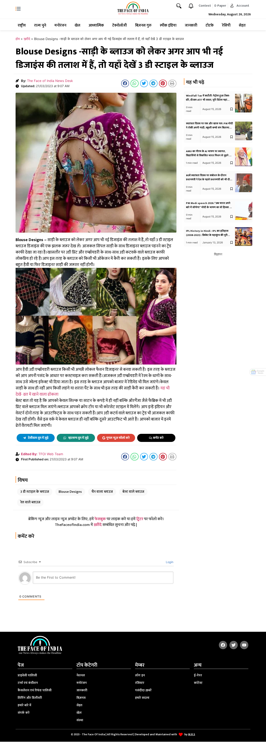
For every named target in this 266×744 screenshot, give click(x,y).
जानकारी (191, 25)
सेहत (242, 25)
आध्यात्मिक (96, 25)
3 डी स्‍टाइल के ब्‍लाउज (34, 492)
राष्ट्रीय (22, 25)
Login (169, 562)
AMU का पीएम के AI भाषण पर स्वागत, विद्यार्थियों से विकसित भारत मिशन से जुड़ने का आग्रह (209, 155)
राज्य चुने (40, 25)
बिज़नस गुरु (143, 25)
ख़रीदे (27, 39)
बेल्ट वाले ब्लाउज (133, 492)
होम (18, 39)
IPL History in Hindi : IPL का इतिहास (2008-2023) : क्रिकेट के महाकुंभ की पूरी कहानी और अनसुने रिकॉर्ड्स (207, 235)
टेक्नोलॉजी (119, 25)
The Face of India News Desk (50, 81)
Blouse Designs (70, 492)
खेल (77, 25)
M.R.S (191, 734)
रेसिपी (226, 25)
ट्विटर (139, 519)
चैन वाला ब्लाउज (102, 492)
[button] (125, 83)
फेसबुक (100, 519)
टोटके (210, 25)
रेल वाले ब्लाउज (30, 502)
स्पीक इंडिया (168, 25)
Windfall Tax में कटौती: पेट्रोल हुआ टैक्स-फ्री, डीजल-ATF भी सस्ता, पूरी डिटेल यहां (208, 97)
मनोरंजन (60, 25)
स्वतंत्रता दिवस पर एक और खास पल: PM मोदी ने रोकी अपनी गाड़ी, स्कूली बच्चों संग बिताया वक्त (209, 127)
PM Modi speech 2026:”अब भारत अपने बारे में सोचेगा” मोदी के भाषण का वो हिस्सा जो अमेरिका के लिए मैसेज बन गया (209, 207)
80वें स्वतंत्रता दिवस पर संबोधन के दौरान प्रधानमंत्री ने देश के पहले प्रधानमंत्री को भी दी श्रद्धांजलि (208, 179)
